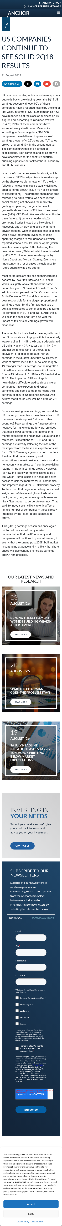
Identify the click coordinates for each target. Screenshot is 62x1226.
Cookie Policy (23, 1221)
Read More (21, 634)
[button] (28, 84)
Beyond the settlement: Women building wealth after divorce (31, 621)
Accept (31, 1204)
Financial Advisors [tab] (42, 917)
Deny (31, 1213)
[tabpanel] (31, 1021)
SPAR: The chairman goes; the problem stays (30, 691)
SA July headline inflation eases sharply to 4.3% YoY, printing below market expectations (30, 752)
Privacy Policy (37, 1221)
